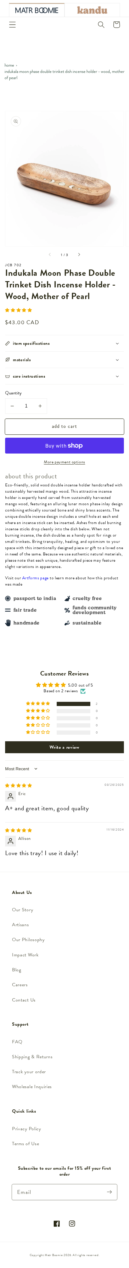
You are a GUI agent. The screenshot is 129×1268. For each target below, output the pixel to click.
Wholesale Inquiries (32, 1086)
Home (9, 65)
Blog (16, 969)
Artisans (20, 924)
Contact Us (24, 1000)
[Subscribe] (109, 1192)
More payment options (64, 462)
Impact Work (25, 954)
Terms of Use (25, 1143)
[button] (12, 24)
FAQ (17, 1041)
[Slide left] (50, 254)
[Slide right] (79, 254)
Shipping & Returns (32, 1056)
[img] (18, 785)
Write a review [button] (65, 747)
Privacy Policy (26, 1128)
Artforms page (35, 578)
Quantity (13, 393)
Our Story (22, 909)
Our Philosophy (28, 939)
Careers (20, 984)
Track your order (29, 1071)
